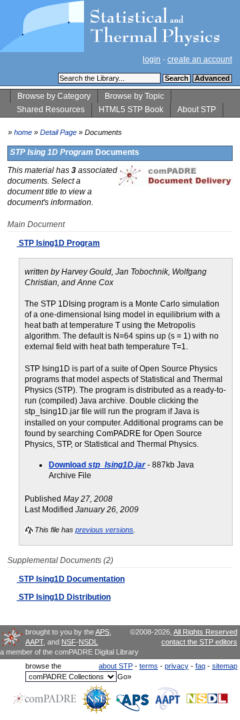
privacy (177, 666)
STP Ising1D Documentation (71, 579)
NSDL (88, 642)
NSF (68, 642)
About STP (196, 109)
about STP (116, 666)
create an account (199, 59)
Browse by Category (54, 96)
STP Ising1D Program (58, 243)
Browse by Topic (134, 96)
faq (200, 666)
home (23, 132)
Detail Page (58, 132)
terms (148, 666)
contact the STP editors (199, 642)
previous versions (104, 530)
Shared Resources (51, 109)
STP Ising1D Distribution (64, 597)
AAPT (34, 642)
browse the (43, 666)
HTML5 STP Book (131, 109)
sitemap (224, 666)
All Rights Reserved (205, 632)
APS (102, 632)
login (152, 59)
